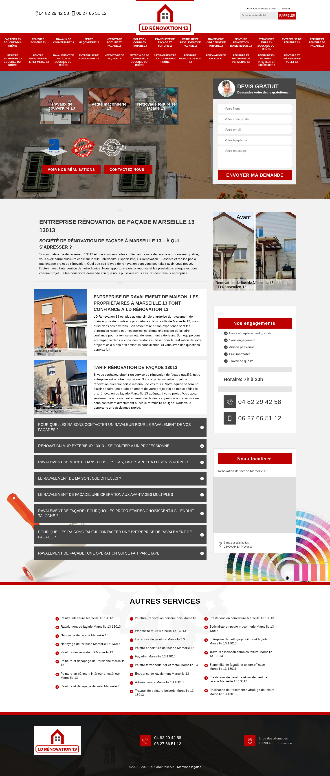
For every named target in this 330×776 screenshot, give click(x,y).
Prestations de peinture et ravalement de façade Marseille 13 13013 (238, 679)
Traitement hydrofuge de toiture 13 (216, 42)
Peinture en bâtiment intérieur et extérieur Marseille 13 (90, 675)
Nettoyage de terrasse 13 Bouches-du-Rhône (139, 60)
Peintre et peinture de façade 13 (317, 42)
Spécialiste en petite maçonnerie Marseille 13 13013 (241, 628)
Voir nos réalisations (71, 169)
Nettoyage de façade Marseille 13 (84, 635)
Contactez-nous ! (128, 169)
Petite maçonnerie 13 (89, 41)
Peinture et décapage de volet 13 (292, 58)
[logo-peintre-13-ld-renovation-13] (165, 17)
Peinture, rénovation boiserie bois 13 (241, 42)
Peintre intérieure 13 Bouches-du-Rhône (13, 60)
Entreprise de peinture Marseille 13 (160, 639)
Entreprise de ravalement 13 (89, 57)
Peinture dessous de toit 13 (190, 58)
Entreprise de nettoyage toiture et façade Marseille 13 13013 (238, 641)
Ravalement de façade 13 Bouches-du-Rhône (63, 60)
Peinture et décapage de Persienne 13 (241, 58)
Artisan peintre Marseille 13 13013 (159, 682)
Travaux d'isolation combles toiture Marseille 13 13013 (240, 654)
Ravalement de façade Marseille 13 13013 (91, 626)
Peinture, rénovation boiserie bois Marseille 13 (165, 620)
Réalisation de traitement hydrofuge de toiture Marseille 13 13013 (242, 692)
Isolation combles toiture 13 (139, 42)
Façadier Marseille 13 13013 (155, 656)
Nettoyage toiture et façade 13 (114, 42)
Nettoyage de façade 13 (114, 57)
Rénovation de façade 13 (216, 57)
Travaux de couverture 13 (63, 41)
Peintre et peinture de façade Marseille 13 (164, 648)
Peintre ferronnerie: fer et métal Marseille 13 (166, 665)
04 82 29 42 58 (54, 13)
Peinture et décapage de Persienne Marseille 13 (93, 663)
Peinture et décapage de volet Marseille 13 (91, 686)
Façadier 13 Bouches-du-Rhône (13, 42)
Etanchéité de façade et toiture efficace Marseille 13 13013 (237, 666)
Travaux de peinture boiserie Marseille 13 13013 (164, 692)
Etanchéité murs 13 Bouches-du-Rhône (266, 44)
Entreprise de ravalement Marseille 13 (162, 673)
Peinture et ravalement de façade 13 (190, 42)
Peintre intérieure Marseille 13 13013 (87, 618)
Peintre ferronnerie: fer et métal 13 (38, 58)
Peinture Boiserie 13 (38, 41)
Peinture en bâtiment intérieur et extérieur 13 (266, 60)
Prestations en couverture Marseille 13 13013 (241, 618)
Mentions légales (189, 767)
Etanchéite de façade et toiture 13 (165, 42)
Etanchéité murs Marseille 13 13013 (160, 631)
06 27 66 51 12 (91, 13)
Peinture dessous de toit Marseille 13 (87, 652)
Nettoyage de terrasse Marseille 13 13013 (90, 644)
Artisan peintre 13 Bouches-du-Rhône (165, 58)
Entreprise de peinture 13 (291, 41)
